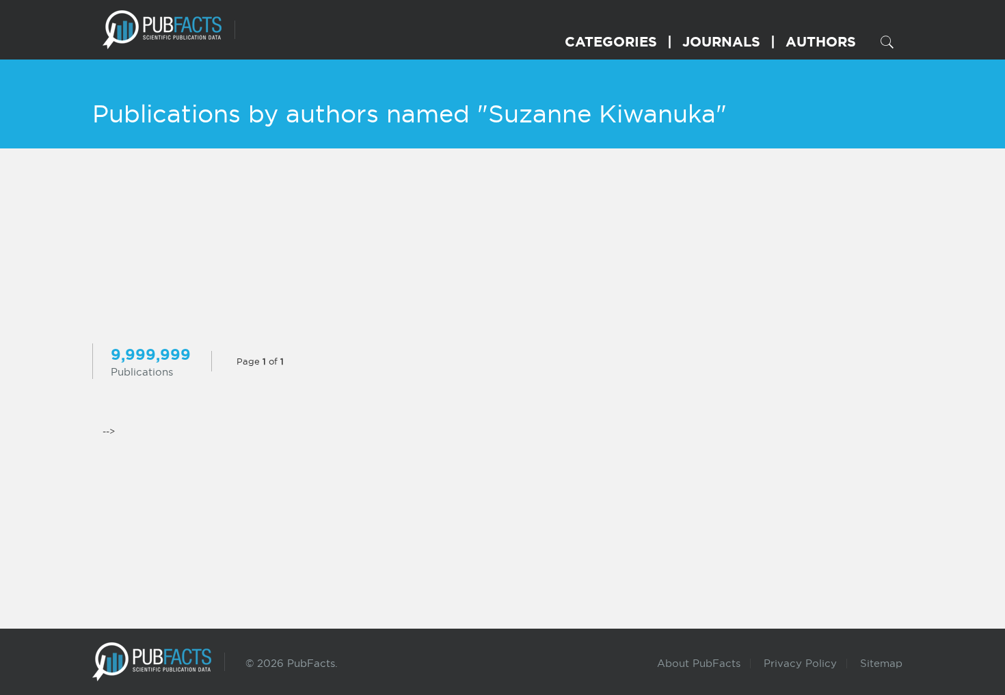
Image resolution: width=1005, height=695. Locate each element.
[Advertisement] (502, 247)
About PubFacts (698, 663)
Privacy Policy (800, 663)
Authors (821, 41)
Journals (721, 41)
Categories (611, 41)
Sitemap (881, 663)
